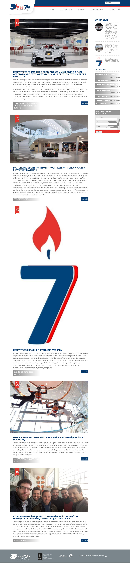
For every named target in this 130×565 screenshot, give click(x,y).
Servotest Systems (22, 199)
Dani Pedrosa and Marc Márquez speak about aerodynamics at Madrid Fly (48, 438)
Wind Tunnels (20, 540)
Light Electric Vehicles (24, 106)
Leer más (84, 103)
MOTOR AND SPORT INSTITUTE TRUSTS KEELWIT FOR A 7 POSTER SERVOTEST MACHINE (49, 168)
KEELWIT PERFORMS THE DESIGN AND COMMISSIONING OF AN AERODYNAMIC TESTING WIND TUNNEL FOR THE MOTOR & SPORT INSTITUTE (49, 74)
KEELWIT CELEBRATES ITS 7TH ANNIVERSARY (37, 349)
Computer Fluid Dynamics (25, 103)
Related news (115, 77)
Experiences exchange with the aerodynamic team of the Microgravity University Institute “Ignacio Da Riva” (45, 517)
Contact (112, 9)
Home (52, 9)
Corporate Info (66, 9)
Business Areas (96, 9)
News (80, 9)
